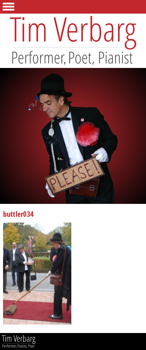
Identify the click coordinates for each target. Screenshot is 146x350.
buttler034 (18, 214)
